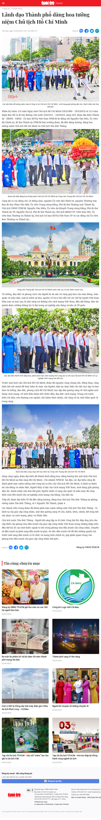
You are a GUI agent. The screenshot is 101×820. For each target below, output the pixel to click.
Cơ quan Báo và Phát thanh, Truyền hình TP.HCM (51, 804)
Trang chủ (6, 9)
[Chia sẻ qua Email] (97, 31)
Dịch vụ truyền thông (78, 797)
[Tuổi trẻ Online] (48, 3)
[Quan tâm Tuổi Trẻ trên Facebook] (32, 796)
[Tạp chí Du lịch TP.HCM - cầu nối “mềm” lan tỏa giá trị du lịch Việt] (25, 735)
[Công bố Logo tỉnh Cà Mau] (75, 587)
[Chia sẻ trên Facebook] (86, 31)
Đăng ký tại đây (55, 781)
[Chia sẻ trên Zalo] (81, 31)
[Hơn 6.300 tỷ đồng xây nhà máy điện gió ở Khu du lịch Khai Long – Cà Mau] (25, 685)
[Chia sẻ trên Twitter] (92, 31)
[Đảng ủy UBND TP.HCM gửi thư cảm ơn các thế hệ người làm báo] (25, 587)
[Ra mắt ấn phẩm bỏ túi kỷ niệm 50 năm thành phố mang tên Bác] (25, 636)
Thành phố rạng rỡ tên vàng (66, 656)
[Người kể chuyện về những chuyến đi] (75, 685)
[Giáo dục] (59, 3)
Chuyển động (17, 9)
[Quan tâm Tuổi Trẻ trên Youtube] (28, 796)
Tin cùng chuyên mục (22, 563)
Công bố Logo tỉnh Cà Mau (65, 607)
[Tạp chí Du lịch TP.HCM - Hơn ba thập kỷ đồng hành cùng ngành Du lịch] (75, 735)
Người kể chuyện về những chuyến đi (70, 706)
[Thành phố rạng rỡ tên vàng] (75, 636)
